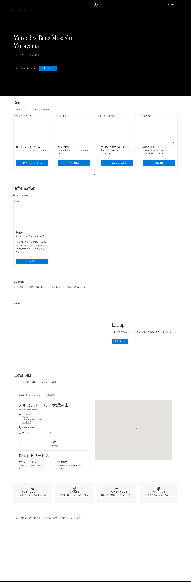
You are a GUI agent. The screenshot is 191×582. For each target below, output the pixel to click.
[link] (26, 422)
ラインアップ (119, 341)
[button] (54, 444)
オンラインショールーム (26, 68)
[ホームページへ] (95, 4)
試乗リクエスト (48, 68)
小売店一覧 (23, 395)
